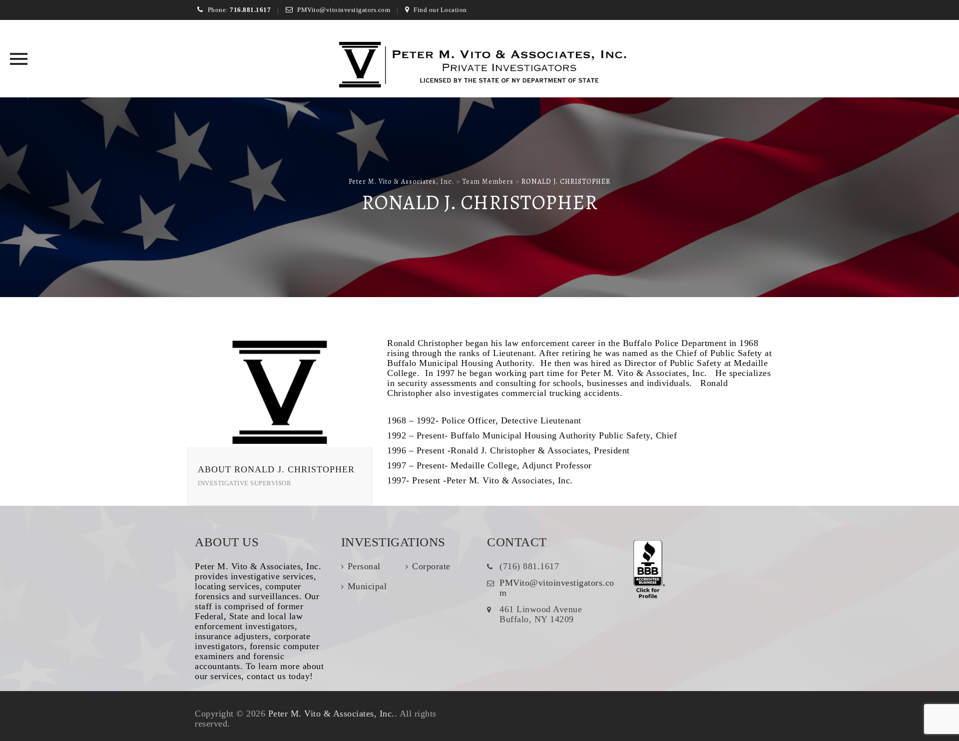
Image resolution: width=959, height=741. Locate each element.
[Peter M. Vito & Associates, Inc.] (480, 66)
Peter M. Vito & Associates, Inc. (331, 714)
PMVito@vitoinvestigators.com (343, 9)
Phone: (239, 9)
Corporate (431, 566)
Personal (364, 566)
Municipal (367, 586)
